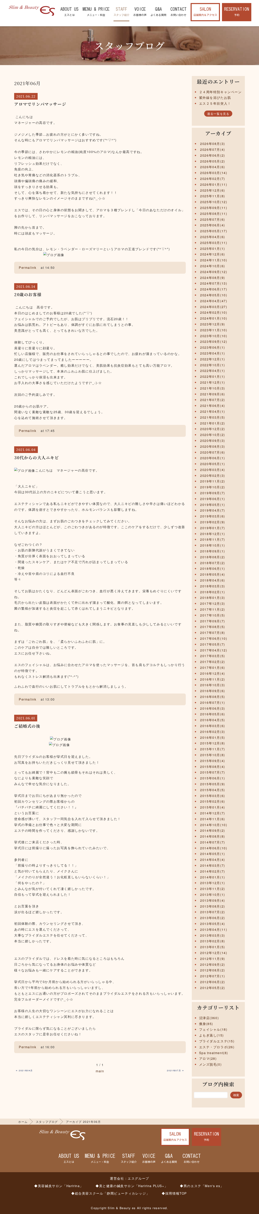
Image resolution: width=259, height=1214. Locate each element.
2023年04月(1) (212, 353)
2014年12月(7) (212, 813)
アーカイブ (218, 133)
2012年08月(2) (212, 970)
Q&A (158, 11)
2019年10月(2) (212, 487)
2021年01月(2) (212, 423)
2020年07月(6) (212, 452)
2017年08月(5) (212, 626)
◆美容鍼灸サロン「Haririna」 (58, 1185)
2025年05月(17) (213, 231)
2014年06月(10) (213, 848)
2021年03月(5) (212, 417)
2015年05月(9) (212, 784)
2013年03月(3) (212, 935)
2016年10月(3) (212, 685)
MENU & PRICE (96, 11)
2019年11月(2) (212, 481)
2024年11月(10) (213, 260)
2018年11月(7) (212, 539)
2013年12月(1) (212, 882)
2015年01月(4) (212, 807)
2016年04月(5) (212, 720)
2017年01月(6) (212, 667)
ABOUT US (69, 11)
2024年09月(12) (213, 271)
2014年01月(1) (212, 877)
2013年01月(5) (212, 947)
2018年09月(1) (212, 551)
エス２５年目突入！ (215, 103)
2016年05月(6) (212, 714)
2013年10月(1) (212, 894)
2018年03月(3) (212, 586)
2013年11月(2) (212, 888)
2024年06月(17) (213, 289)
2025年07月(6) (212, 219)
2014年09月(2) (212, 830)
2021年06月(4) (212, 405)
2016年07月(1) (212, 702)
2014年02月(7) (212, 871)
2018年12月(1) (212, 533)
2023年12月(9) (212, 324)
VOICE (139, 11)
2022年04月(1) (212, 370)
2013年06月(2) (212, 917)
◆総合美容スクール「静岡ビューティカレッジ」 (110, 1193)
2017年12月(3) (212, 603)
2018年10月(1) (212, 545)
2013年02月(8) (212, 941)
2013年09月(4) (212, 900)
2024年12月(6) (212, 254)
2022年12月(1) (212, 359)
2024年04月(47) (213, 301)
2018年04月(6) (212, 580)
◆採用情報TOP (174, 1193)
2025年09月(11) (213, 207)
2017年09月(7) (212, 621)
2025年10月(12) (213, 202)
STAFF (121, 11)
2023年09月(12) (213, 341)
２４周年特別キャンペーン (220, 92)
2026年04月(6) (212, 167)
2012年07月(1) (212, 976)
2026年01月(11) (213, 184)
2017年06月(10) (213, 638)
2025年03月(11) (213, 242)
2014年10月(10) (213, 824)
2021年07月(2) (212, 399)
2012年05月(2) (212, 987)
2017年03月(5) (212, 655)
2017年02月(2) (212, 661)
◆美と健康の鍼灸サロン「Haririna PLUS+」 (132, 1185)
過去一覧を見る (218, 114)
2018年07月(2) (212, 563)
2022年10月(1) (212, 365)
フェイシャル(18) (213, 1029)
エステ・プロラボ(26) (217, 1047)
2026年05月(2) (212, 161)
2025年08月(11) (213, 213)
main (100, 1071)
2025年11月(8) (212, 196)
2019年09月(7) (212, 493)
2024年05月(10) (213, 295)
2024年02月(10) (213, 312)
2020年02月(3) (212, 475)
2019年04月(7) (212, 510)
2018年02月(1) (212, 592)
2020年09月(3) (212, 440)
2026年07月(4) (212, 149)
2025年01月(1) (212, 248)
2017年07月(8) (212, 632)
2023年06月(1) (212, 347)
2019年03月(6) (212, 516)
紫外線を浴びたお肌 (215, 97)
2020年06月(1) (212, 458)
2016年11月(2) (212, 679)
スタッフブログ (47, 1122)
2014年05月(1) (212, 853)
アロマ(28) (208, 1058)
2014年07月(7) (212, 842)
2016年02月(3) (212, 731)
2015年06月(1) (212, 778)
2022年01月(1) (212, 376)
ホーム (23, 1122)
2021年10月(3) (212, 388)
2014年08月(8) (212, 836)
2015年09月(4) (212, 760)
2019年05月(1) (212, 504)
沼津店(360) (209, 1018)
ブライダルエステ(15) (217, 1041)
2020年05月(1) (212, 463)
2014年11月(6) (212, 819)
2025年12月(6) (212, 190)
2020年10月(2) (212, 434)
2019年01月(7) (212, 528)
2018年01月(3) (212, 597)
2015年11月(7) (212, 749)
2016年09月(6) (212, 690)
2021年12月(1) (212, 382)
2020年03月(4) (212, 469)
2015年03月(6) (212, 795)
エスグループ (138, 1178)
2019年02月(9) (212, 522)
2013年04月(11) (213, 929)
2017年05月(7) (212, 644)
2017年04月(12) (213, 650)
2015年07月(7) (212, 772)
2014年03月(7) (212, 865)
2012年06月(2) (212, 982)
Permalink (27, 267)
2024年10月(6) (212, 266)
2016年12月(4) (212, 673)
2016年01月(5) (212, 737)
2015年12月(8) (212, 743)
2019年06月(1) (212, 498)
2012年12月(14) (213, 952)
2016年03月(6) (212, 725)
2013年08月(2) (212, 906)
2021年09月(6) (212, 394)
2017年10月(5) (212, 615)
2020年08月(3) (212, 446)
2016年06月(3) (212, 708)
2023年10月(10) (213, 336)
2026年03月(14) (213, 172)
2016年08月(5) (212, 696)
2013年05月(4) (212, 923)
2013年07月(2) (212, 912)
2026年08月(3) (212, 143)
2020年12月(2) (212, 428)
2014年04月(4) (212, 859)
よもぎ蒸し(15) (211, 1035)
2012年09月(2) (212, 964)
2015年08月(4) (212, 766)
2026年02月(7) (212, 178)
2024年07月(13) (213, 283)
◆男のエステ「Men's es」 (202, 1185)
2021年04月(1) (212, 411)
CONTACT (178, 11)
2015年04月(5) (212, 790)
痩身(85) (206, 1023)
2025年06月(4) (212, 225)
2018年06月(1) (212, 568)
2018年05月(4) (212, 574)
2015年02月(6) (212, 801)
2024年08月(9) (212, 277)
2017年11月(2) (212, 609)
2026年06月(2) (212, 155)
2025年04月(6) (212, 236)
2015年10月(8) (212, 755)
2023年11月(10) (213, 330)
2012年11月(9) (212, 958)
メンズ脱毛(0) (210, 1064)
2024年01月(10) (213, 318)
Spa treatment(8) (213, 1052)
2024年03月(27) (213, 306)
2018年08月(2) (212, 557)
